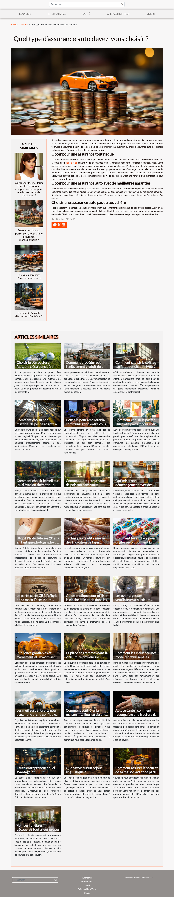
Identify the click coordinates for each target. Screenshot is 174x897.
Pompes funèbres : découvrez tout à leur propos (38, 827)
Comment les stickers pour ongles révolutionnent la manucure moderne (135, 542)
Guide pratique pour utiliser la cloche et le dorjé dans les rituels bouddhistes (87, 599)
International (57, 13)
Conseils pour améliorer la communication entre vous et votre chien (86, 424)
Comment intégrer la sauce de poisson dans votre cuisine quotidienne (86, 485)
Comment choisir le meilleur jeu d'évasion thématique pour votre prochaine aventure (38, 487)
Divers (151, 13)
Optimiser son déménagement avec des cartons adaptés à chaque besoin (134, 487)
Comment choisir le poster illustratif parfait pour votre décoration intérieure (136, 424)
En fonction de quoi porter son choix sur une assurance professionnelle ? (29, 235)
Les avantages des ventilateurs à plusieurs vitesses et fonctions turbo (135, 599)
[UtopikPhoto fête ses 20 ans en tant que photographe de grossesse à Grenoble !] (38, 531)
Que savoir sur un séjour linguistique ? (84, 770)
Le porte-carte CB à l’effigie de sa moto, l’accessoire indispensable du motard (37, 599)
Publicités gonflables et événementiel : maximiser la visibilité (37, 657)
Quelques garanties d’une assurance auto (29, 276)
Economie (25, 13)
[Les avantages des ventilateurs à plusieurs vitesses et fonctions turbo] (136, 589)
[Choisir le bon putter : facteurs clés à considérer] (38, 355)
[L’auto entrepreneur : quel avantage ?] (38, 761)
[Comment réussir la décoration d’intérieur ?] (29, 296)
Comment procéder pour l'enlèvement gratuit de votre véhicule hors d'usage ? (87, 366)
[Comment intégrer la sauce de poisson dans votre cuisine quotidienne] (87, 474)
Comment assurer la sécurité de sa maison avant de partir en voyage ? (136, 772)
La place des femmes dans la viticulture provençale (87, 655)
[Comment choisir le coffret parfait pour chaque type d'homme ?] (136, 355)
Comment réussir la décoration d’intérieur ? (28, 314)
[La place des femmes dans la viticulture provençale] (87, 646)
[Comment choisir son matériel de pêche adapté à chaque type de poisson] (38, 413)
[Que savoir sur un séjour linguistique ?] (87, 761)
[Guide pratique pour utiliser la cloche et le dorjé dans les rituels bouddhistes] (87, 589)
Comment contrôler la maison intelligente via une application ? (86, 714)
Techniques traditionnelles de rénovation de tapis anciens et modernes (86, 542)
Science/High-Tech (118, 13)
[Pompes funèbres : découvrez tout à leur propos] (38, 818)
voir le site (71, 163)
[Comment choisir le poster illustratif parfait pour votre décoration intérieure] (136, 413)
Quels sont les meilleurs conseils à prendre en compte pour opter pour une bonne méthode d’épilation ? (29, 189)
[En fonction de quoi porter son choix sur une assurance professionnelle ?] (29, 213)
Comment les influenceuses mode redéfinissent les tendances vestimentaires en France (137, 659)
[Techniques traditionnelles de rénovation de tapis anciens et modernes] (87, 531)
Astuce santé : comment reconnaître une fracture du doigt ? (136, 714)
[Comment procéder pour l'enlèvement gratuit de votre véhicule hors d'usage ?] (87, 355)
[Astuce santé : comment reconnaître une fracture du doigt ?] (136, 703)
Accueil (14, 24)
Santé (86, 13)
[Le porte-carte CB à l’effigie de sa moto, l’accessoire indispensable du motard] (38, 589)
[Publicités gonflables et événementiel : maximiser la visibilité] (38, 646)
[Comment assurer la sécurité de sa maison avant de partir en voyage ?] (136, 761)
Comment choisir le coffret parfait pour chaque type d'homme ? (135, 366)
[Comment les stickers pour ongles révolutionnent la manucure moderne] (136, 531)
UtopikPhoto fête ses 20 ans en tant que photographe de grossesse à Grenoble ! (38, 542)
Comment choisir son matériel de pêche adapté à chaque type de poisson (37, 424)
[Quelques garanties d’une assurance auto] (29, 258)
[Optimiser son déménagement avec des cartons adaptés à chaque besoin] (136, 474)
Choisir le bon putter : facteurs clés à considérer (36, 364)
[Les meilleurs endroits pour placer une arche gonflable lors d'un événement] (38, 703)
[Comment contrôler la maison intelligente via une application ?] (87, 703)
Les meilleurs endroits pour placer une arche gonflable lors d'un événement (37, 714)
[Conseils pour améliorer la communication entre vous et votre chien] (87, 413)
